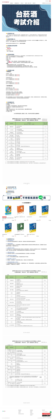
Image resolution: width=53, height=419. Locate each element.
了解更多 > (11, 377)
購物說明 (31, 411)
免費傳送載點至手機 (46, 413)
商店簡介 (19, 412)
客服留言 (31, 412)
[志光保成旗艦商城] (5, 2)
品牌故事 (19, 411)
